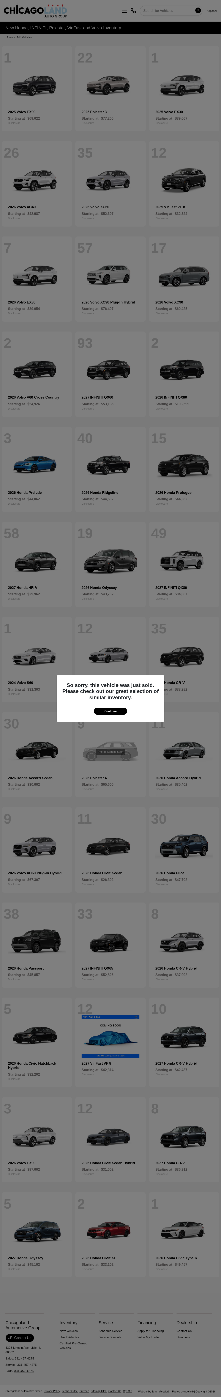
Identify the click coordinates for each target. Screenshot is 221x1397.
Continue (110, 711)
